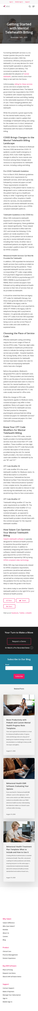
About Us (6, 933)
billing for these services (23, 84)
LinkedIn (28, 613)
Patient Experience (9, 958)
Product (6, 947)
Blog (4, 940)
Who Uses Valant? (9, 926)
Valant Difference (9, 923)
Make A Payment (8, 991)
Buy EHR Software (9, 966)
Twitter (22, 613)
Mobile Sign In (7, 1002)
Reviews (5, 930)
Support (6, 984)
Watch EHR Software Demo (12, 976)
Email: (7, 664)
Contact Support (8, 988)
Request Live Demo (9, 973)
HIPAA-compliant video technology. (16, 560)
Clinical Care (7, 951)
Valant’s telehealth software (13, 539)
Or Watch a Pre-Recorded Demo (17, 648)
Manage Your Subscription (12, 995)
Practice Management (10, 955)
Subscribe (19, 676)
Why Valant (7, 919)
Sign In (5, 998)
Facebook (14, 613)
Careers (5, 936)
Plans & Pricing (8, 970)
